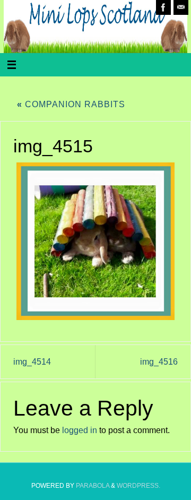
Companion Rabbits (71, 104)
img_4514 (32, 361)
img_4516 (159, 361)
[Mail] (180, 7)
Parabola (92, 485)
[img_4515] (95, 241)
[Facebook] (163, 7)
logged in (79, 430)
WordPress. (138, 485)
